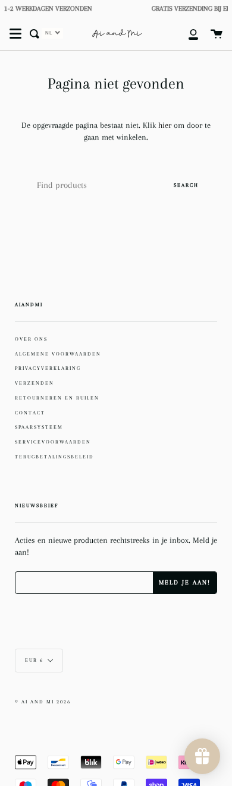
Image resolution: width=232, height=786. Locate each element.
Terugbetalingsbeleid (54, 457)
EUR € (34, 660)
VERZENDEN (34, 383)
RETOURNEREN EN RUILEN (57, 398)
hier (166, 125)
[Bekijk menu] (15, 34)
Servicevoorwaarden (53, 442)
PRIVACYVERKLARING (48, 368)
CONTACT (30, 413)
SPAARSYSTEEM (39, 427)
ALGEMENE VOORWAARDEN (58, 354)
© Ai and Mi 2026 (43, 702)
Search (186, 185)
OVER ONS (31, 339)
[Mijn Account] (187, 34)
